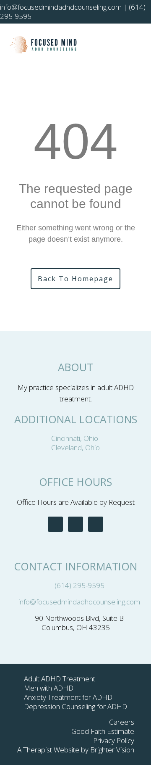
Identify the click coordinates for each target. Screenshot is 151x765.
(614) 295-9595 (79, 585)
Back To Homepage (75, 278)
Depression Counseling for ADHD (75, 706)
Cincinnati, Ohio (75, 438)
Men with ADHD (48, 688)
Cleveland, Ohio (75, 447)
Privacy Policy (113, 740)
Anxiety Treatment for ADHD (68, 697)
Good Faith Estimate (102, 731)
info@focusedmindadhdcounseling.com (79, 602)
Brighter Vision (112, 749)
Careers (121, 722)
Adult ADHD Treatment (59, 678)
